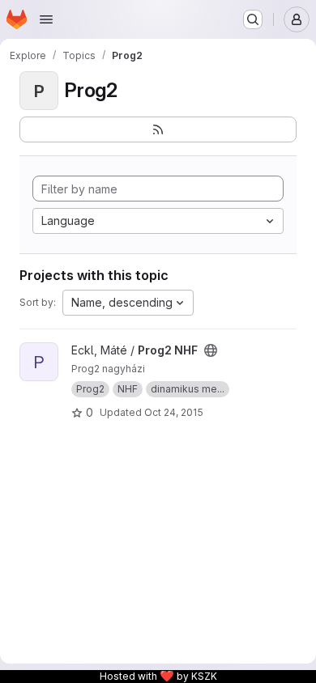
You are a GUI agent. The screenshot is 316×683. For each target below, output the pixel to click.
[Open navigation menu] (46, 19)
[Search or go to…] (253, 19)
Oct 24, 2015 (173, 412)
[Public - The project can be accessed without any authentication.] (210, 350)
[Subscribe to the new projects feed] (158, 129)
